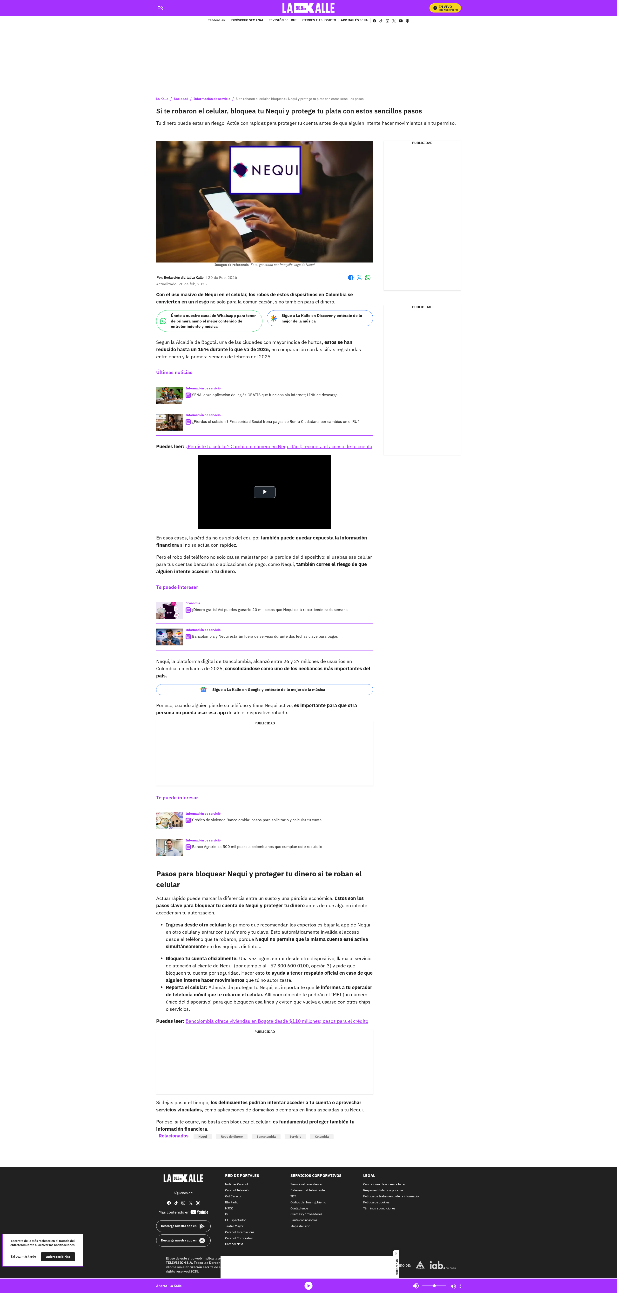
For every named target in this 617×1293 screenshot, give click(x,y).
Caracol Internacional (240, 1232)
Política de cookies (376, 1202)
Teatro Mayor (234, 1226)
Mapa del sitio (300, 1226)
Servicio (295, 1137)
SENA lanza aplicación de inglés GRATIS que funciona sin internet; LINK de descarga (265, 394)
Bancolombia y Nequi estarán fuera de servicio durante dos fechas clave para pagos (265, 636)
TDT (293, 1196)
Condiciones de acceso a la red (384, 1184)
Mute (416, 1286)
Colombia (322, 1137)
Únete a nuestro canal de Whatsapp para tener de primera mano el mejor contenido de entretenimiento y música (213, 321)
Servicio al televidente (306, 1184)
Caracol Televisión (237, 1190)
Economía (193, 603)
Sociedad (181, 98)
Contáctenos (299, 1208)
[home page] (308, 8)
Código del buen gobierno (308, 1202)
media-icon (308, 1285)
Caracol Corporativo (239, 1238)
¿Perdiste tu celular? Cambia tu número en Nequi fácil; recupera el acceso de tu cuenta (279, 446)
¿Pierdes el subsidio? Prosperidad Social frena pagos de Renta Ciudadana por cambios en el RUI (275, 421)
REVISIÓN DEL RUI (282, 20)
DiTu (228, 1214)
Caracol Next (234, 1244)
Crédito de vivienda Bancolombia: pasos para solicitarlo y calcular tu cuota (257, 819)
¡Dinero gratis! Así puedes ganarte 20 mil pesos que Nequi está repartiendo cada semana (270, 609)
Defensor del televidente (307, 1190)
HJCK (229, 1208)
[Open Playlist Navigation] (460, 1285)
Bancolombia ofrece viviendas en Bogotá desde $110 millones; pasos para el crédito (277, 1021)
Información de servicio (212, 98)
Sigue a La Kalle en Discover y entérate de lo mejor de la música (322, 318)
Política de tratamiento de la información (391, 1196)
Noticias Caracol (236, 1184)
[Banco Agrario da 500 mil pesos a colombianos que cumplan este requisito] (169, 847)
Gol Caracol (233, 1196)
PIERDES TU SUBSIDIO (319, 20)
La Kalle (162, 98)
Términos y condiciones (379, 1208)
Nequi (202, 1137)
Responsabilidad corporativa (383, 1190)
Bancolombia (266, 1137)
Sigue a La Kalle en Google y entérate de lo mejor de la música (268, 689)
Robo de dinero (232, 1137)
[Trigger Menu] (160, 8)
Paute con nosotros (303, 1220)
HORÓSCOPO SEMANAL (246, 20)
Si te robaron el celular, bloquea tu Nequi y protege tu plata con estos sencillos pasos (300, 98)
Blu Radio (231, 1202)
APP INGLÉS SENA (354, 20)
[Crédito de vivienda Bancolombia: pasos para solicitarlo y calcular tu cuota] (169, 820)
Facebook (351, 280)
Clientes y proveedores (306, 1214)
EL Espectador (235, 1220)
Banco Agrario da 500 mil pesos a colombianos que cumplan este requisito (257, 846)
